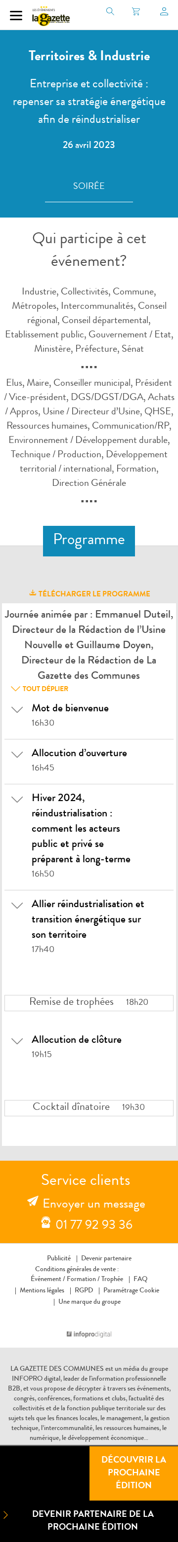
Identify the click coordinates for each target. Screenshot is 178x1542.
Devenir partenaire (106, 1258)
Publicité (59, 1258)
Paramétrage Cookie (131, 1290)
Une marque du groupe (89, 1302)
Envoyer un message (94, 1205)
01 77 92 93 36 (94, 1226)
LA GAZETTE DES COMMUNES (57, 1369)
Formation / (83, 1279)
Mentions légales (42, 1290)
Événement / (48, 1279)
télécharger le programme (93, 595)
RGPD (84, 1290)
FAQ (140, 1279)
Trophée (112, 1279)
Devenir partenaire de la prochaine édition (93, 1521)
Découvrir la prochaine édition (133, 1473)
